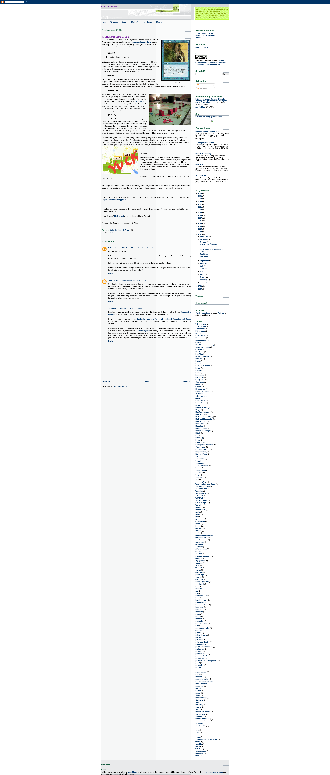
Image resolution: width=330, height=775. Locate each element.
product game (201, 658)
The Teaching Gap (202, 486)
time (197, 730)
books (197, 526)
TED (197, 479)
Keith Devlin (200, 401)
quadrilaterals (200, 672)
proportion (199, 665)
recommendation (202, 679)
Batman (198, 333)
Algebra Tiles (200, 326)
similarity (199, 700)
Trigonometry (200, 493)
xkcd (197, 756)
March (203, 277)
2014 (200, 226)
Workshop (199, 505)
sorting (198, 707)
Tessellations (148, 22)
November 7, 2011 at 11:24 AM (134, 281)
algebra (198, 507)
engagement (200, 561)
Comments (203, 89)
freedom (198, 568)
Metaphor (199, 426)
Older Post (187, 381)
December (204, 237)
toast (197, 732)
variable (198, 744)
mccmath (199, 612)
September (204, 261)
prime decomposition (204, 647)
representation (201, 684)
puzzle (198, 667)
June (202, 269)
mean (197, 614)
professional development (205, 661)
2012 (200, 232)
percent (198, 637)
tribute (198, 737)
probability (199, 649)
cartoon (198, 531)
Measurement (200, 424)
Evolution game (143, 331)
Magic (197, 410)
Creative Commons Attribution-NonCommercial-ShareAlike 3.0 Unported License (211, 63)
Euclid (198, 373)
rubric (197, 693)
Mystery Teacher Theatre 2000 (207, 132)
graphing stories (202, 582)
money (198, 616)
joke (197, 593)
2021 (200, 207)
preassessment (201, 644)
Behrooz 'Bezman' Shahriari (119, 248)
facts (197, 565)
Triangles (199, 491)
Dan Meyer (199, 352)
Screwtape (199, 463)
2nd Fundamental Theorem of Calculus (211, 250)
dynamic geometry (202, 556)
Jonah (197, 398)
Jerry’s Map (200, 107)
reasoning (199, 677)
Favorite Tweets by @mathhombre (209, 117)
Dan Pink (199, 354)
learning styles (201, 600)
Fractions (199, 377)
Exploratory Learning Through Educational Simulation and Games (164, 319)
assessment (200, 521)
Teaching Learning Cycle (205, 484)
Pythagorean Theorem (204, 445)
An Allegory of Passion (204, 143)
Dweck (198, 361)
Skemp (198, 468)
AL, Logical (114, 22)
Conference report (202, 347)
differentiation (201, 549)
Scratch (198, 461)
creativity (199, 544)
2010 (200, 286)
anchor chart (200, 510)
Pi (196, 435)
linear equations (201, 605)
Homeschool (200, 389)
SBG (197, 456)
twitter (197, 742)
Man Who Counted (202, 412)
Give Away (199, 382)
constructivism (201, 540)
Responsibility (201, 452)
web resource (200, 751)
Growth (198, 387)
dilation (198, 551)
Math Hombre (109, 6)
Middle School (201, 428)
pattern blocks (201, 635)
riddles (198, 691)
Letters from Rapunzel (208, 244)
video (197, 746)
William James (201, 500)
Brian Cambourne (202, 340)
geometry (199, 572)
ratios (197, 674)
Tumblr (198, 38)
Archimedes (200, 329)
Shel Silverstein (201, 466)
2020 (200, 210)
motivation (199, 621)
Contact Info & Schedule (205, 35)
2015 (200, 223)
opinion (198, 630)
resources (199, 686)
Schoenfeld (199, 459)
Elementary (199, 363)
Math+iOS (199, 165)
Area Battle (204, 257)
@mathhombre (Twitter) (204, 33)
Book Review (200, 338)
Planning (199, 438)
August (203, 263)
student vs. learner (202, 712)
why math (199, 753)
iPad (197, 586)
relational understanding (205, 681)
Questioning (200, 447)
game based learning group (115, 200)
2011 (200, 234)
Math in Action (201, 421)
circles (198, 533)
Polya (197, 440)
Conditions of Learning (204, 345)
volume (198, 749)
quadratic (199, 670)
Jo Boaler (199, 394)
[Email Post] (132, 230)
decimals (199, 547)
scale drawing (201, 698)
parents (198, 633)
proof (197, 663)
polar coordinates (202, 642)
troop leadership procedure (206, 739)
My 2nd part (119, 216)
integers (198, 589)
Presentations (200, 442)
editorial (198, 558)
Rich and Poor (201, 454)
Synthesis (199, 477)
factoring (199, 563)
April (202, 274)
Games (124, 22)
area (197, 517)
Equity (198, 368)
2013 (200, 229)
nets (197, 626)
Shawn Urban (113, 308)
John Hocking (201, 396)
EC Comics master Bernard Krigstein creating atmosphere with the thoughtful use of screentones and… (211, 100)
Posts (201, 85)
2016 (200, 221)
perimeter (199, 640)
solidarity (199, 705)
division (198, 554)
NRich (197, 433)
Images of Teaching (203, 154)
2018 (200, 215)
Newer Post (106, 381)
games (110, 232)
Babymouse (200, 331)
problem (198, 651)
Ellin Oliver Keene (202, 366)
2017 (200, 218)
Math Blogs (132, 772)
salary (197, 695)
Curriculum (199, 349)
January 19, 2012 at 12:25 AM (131, 308)
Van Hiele (199, 496)
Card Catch (139, 101)
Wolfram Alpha (201, 503)
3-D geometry (200, 324)
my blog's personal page (213, 772)
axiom (197, 524)
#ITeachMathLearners (203, 176)
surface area (200, 714)
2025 (200, 196)
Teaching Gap (200, 482)
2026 (200, 193)
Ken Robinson (201, 403)
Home (104, 22)
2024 (200, 199)
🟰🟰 (197, 105)
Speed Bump (200, 470)
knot (197, 598)
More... (159, 22)
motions (198, 619)
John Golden (113, 281)
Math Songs (200, 414)
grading (198, 577)
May (202, 271)
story (197, 709)
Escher (198, 370)
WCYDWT (199, 498)
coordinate (199, 542)
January (203, 282)
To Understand (201, 489)
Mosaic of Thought (202, 431)
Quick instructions (202, 313)
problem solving (202, 654)
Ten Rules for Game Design (210, 247)
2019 (200, 212)
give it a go (199, 575)
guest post (199, 584)
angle (197, 512)
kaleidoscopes (201, 596)
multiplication (201, 623)
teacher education (202, 719)
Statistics (199, 473)
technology (199, 723)
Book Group (200, 336)
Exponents (199, 375)
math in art (199, 609)
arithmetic (199, 519)
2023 (200, 201)
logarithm (199, 607)
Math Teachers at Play (204, 417)
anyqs (197, 514)
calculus (198, 528)
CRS (197, 343)
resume (198, 688)
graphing (199, 579)
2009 (200, 289)
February (204, 280)
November (204, 239)
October (203, 242)
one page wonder (202, 628)
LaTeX (197, 405)
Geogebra (199, 380)
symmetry (199, 716)
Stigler (198, 475)
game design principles (141, 42)
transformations (201, 735)
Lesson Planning (202, 408)
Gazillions (204, 254)
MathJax (221, 313)
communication (201, 538)
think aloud (199, 728)
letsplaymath (200, 602)
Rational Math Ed (202, 449)
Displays (198, 359)
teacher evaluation (202, 721)
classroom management (205, 535)
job (196, 591)
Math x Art (135, 22)
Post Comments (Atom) (122, 386)
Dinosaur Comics (202, 356)
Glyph (197, 384)
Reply (110, 273)
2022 (200, 204)
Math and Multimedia (203, 419)
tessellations (200, 726)
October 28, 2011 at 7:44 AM (142, 248)
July (202, 266)
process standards (202, 656)
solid (197, 702)
